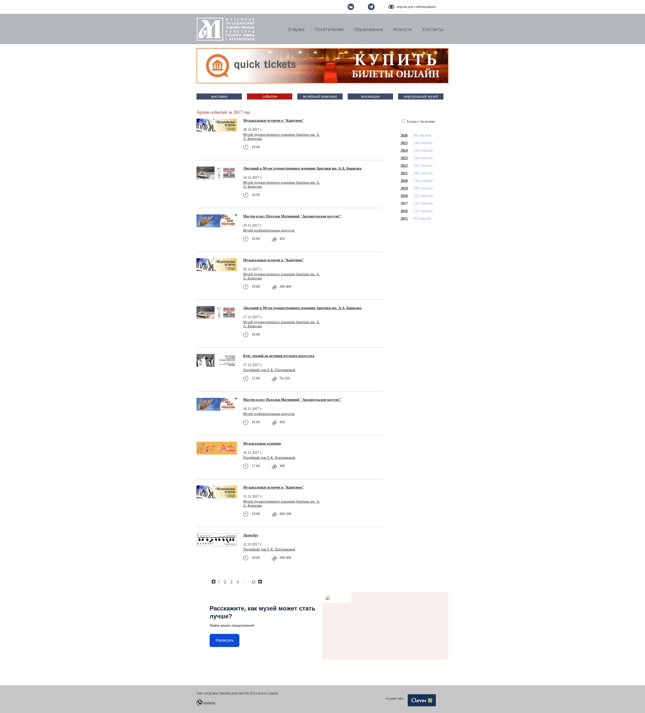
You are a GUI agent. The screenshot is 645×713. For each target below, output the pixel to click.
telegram (371, 7)
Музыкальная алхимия (262, 443)
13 (253, 582)
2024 (404, 150)
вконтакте (350, 7)
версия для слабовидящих (416, 7)
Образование (368, 29)
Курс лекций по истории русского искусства (278, 356)
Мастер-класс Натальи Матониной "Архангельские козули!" (292, 216)
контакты (209, 702)
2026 (404, 135)
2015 (404, 218)
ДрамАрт (250, 535)
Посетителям (329, 29)
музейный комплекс (320, 96)
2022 (404, 166)
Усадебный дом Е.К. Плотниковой (269, 370)
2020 (404, 181)
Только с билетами (420, 121)
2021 (404, 173)
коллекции (370, 96)
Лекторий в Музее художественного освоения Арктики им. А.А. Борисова (302, 168)
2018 (404, 196)
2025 (404, 143)
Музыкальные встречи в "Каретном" (273, 120)
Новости (402, 29)
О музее (296, 29)
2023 (404, 158)
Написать (225, 640)
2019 (404, 188)
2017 (404, 203)
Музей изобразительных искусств (269, 230)
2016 (404, 211)
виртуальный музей (421, 96)
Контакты (432, 29)
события (270, 96)
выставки (219, 96)
